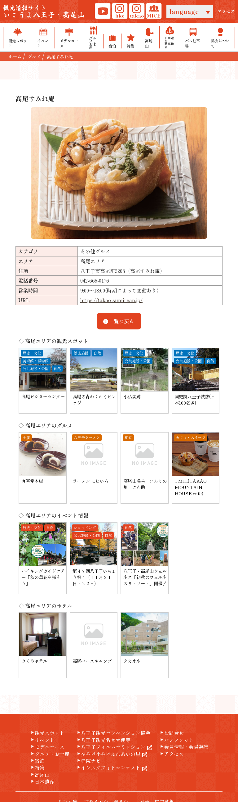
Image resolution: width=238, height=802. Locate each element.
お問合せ (171, 732)
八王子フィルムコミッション (110, 746)
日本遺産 (42, 781)
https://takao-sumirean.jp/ (111, 300)
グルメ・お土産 (49, 754)
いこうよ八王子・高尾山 (44, 12)
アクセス (226, 11)
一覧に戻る (121, 321)
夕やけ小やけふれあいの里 (108, 754)
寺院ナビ (88, 760)
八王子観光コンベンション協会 (113, 732)
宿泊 (37, 760)
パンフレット (176, 740)
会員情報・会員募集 (184, 746)
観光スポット (47, 732)
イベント (42, 740)
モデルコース (47, 746)
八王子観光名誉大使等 (103, 740)
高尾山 (40, 774)
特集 (37, 767)
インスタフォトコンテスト (108, 767)
